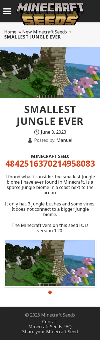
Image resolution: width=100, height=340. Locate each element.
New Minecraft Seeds (44, 32)
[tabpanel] (50, 263)
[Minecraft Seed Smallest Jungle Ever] (50, 263)
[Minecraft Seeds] (50, 14)
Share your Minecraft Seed (50, 332)
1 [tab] (50, 292)
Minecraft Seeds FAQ (50, 327)
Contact (50, 322)
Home (10, 32)
